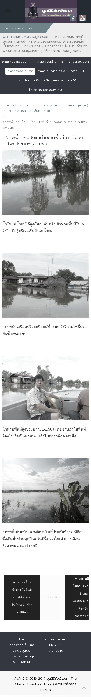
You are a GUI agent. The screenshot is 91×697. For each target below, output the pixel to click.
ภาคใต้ (72, 80)
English (56, 645)
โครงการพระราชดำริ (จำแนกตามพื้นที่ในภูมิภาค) (53, 105)
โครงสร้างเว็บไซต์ (21, 645)
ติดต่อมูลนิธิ (21, 650)
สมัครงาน (56, 650)
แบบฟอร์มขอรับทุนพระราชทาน (21, 659)
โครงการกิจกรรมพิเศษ (45, 89)
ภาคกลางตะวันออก (75, 61)
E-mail (21, 639)
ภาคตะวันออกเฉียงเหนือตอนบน (60, 71)
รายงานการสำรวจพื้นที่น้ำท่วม (28, 111)
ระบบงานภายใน (56, 639)
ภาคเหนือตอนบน (14, 61)
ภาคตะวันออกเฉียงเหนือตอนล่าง (38, 80)
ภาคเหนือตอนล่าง (44, 61)
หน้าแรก (8, 105)
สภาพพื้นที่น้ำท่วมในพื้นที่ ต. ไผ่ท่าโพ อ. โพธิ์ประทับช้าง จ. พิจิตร (22, 597)
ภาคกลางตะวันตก (20, 71)
